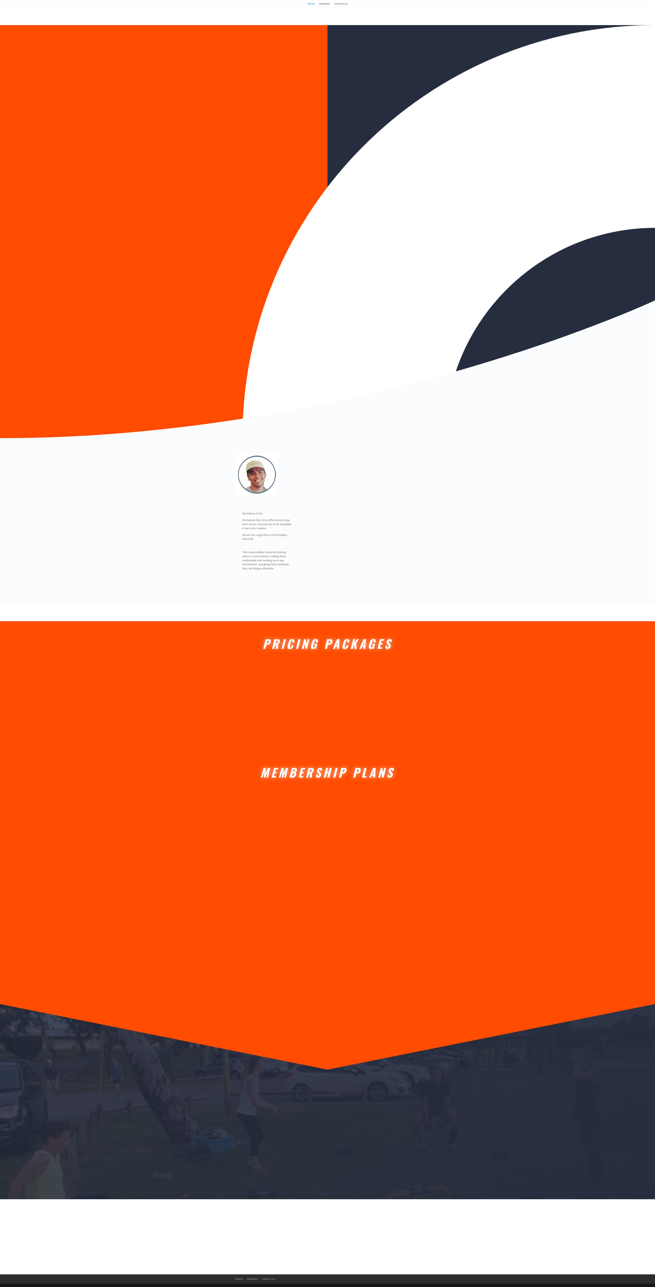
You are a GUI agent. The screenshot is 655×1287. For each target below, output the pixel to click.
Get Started (261, 726)
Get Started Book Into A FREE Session (392, 301)
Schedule (324, 4)
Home (311, 4)
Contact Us (340, 4)
